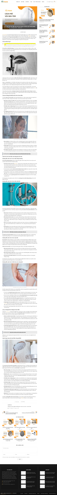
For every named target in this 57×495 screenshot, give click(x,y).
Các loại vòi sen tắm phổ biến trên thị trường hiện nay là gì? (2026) (46, 20)
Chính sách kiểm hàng (52, 493)
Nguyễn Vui (8, 27)
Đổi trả (38, 493)
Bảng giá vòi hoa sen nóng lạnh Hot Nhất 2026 (43, 42)
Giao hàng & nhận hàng (44, 493)
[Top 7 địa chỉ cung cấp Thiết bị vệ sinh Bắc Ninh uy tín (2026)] (31, 422)
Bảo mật (22, 493)
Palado (12, 493)
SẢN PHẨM (27, 1)
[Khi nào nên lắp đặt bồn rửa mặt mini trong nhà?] (23, 477)
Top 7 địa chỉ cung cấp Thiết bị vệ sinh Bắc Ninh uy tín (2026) (43, 36)
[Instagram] (49, 2)
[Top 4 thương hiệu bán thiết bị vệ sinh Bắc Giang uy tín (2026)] (52, 26)
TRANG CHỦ (18, 1)
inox (35, 87)
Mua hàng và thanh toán (32, 493)
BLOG (31, 1)
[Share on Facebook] (21, 401)
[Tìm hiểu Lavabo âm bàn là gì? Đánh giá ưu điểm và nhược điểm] (23, 473)
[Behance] (51, 2)
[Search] (55, 2)
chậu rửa (5, 303)
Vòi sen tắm (4, 34)
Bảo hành (26, 493)
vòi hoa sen (8, 311)
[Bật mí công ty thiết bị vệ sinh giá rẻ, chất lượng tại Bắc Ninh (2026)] (19, 422)
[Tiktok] (52, 2)
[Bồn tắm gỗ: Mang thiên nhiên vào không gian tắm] (23, 486)
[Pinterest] (50, 2)
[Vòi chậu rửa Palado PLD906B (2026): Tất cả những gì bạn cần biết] (31, 434)
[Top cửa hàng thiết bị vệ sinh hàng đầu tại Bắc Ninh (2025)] (23, 482)
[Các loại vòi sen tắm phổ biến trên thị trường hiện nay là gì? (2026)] (7, 422)
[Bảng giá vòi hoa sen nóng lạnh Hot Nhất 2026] (7, 434)
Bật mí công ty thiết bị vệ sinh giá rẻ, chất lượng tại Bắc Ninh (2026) (43, 31)
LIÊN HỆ (43, 1)
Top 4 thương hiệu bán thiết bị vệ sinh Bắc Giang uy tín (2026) (43, 25)
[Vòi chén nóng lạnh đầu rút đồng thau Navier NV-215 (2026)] (19, 434)
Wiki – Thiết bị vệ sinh (36, 1)
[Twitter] (48, 2)
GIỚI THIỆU (22, 1)
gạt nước (15, 163)
